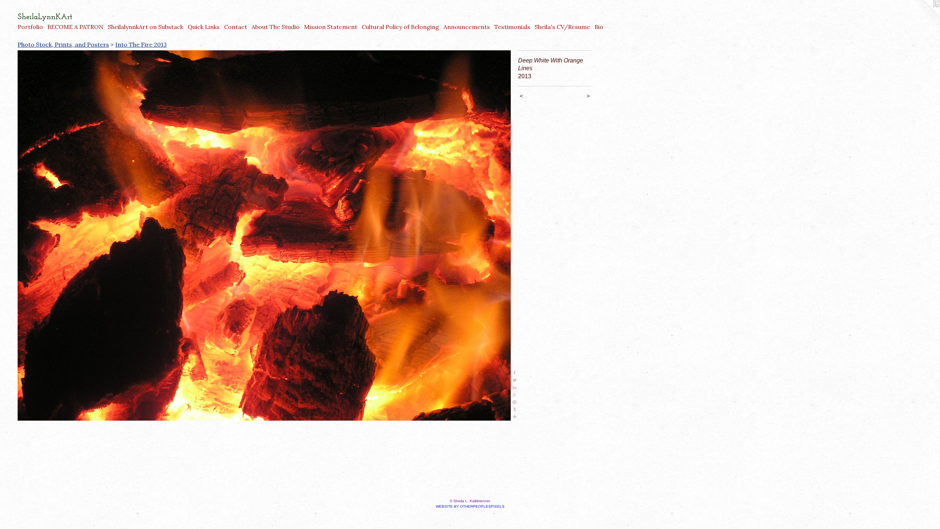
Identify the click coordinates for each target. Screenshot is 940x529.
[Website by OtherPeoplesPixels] (925, 14)
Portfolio (30, 26)
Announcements (467, 26)
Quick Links (204, 26)
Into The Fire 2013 (141, 44)
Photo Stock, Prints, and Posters (63, 44)
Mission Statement (330, 26)
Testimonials (512, 26)
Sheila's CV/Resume (562, 26)
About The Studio (276, 26)
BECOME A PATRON (75, 26)
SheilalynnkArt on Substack (145, 26)
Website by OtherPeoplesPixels (470, 506)
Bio (598, 26)
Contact (235, 26)
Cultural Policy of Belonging (400, 26)
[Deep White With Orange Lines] (264, 235)
